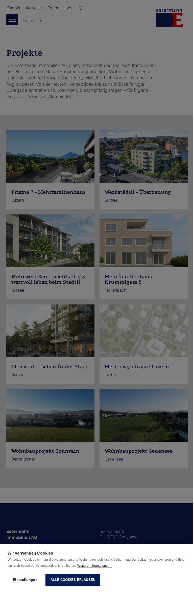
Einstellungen (25, 580)
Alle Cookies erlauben (73, 580)
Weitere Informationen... (94, 565)
